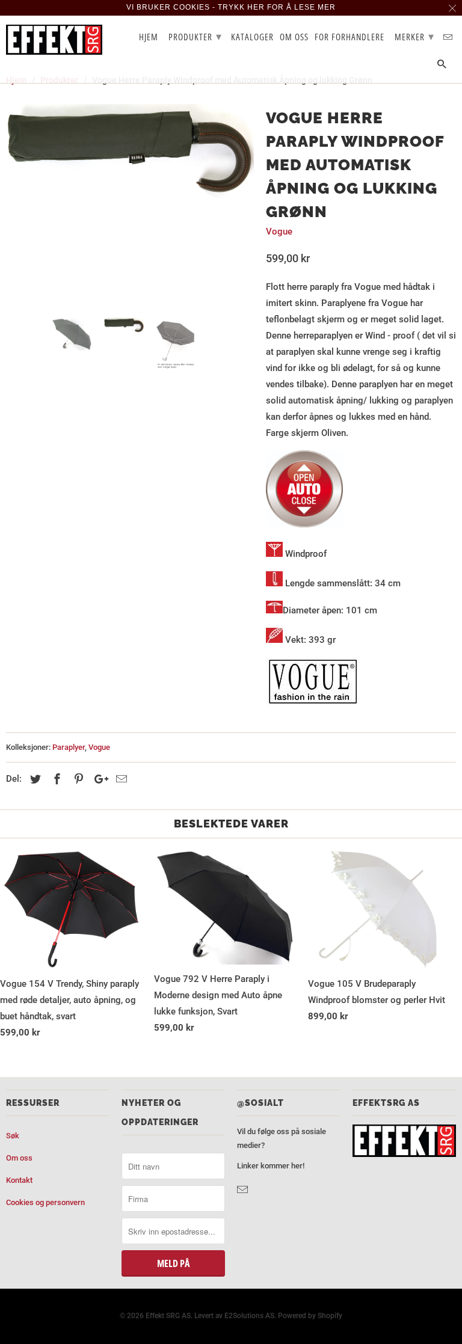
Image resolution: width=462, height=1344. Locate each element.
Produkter (195, 36)
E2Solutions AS (249, 1316)
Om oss (19, 1157)
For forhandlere (349, 37)
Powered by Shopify (310, 1316)
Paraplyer (68, 747)
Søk (12, 1135)
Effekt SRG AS (168, 1316)
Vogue (279, 231)
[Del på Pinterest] (77, 779)
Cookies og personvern (45, 1202)
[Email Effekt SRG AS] (243, 1189)
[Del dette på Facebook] (55, 779)
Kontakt (19, 1180)
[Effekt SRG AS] (54, 40)
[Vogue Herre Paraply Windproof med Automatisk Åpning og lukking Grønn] (130, 152)
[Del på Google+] (98, 779)
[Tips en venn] (119, 779)
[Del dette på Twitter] (33, 779)
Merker (414, 36)
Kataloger (252, 37)
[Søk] (442, 66)
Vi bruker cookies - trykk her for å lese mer (231, 7)
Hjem (148, 37)
